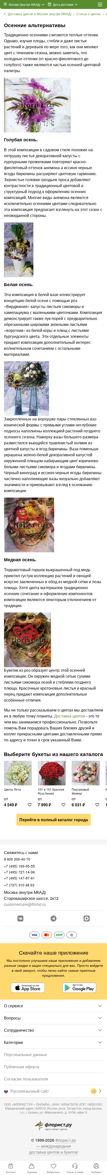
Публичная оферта (21, 1067)
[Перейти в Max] (87, 918)
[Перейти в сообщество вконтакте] (20, 918)
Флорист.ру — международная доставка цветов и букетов (53, 1146)
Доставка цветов (69, 716)
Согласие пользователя (26, 1079)
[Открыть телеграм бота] (53, 918)
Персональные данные (25, 1054)
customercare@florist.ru (25, 904)
